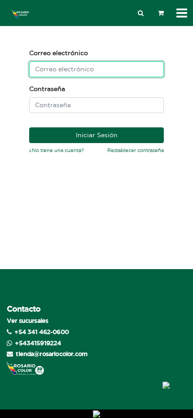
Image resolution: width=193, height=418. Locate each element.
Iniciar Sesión (97, 135)
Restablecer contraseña (135, 150)
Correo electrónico (58, 53)
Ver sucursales (27, 320)
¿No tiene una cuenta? (56, 150)
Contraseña (47, 88)
